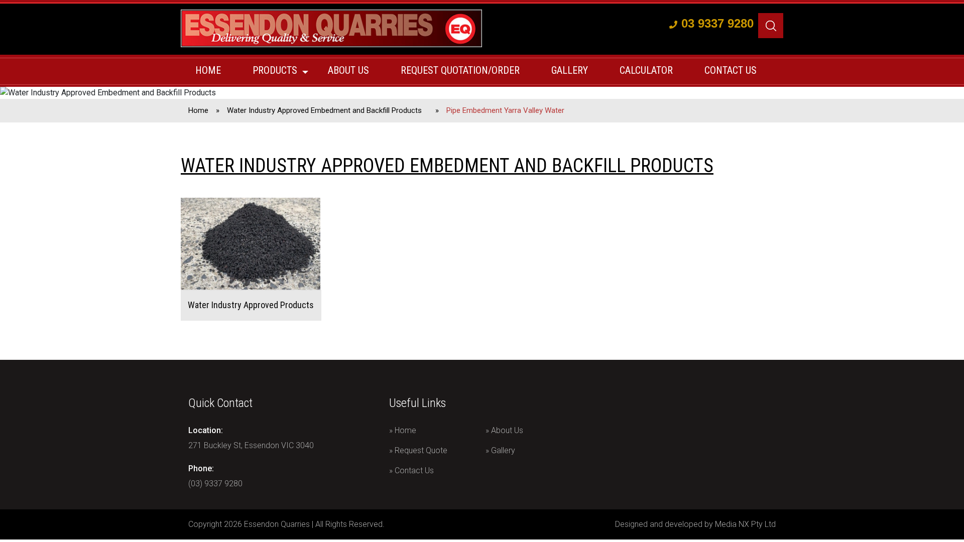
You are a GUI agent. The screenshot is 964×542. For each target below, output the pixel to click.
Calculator (646, 70)
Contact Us (730, 70)
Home (208, 70)
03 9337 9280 (717, 23)
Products (275, 70)
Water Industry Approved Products (251, 305)
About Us (348, 70)
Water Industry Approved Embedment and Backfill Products (324, 110)
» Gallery (500, 450)
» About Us (504, 430)
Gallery (569, 70)
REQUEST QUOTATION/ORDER (460, 70)
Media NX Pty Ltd (745, 524)
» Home (402, 430)
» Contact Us (411, 470)
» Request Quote (418, 450)
